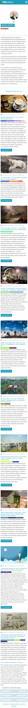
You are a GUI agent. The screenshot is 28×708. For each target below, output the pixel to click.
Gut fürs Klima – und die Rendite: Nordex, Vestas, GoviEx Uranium (14, 178)
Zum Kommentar (6, 150)
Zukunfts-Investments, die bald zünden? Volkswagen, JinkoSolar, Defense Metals (14, 289)
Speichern (14, 695)
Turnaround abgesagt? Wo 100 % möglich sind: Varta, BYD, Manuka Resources (14, 569)
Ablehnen (14, 700)
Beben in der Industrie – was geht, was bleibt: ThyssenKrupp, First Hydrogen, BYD (13, 344)
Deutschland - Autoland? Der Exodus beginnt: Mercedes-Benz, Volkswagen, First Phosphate (13, 400)
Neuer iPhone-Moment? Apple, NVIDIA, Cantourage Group (12, 118)
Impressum (6, 704)
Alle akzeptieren (14, 691)
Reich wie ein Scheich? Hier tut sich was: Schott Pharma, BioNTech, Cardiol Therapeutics (14, 458)
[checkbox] (1, 687)
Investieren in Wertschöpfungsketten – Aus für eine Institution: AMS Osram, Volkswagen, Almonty (13, 636)
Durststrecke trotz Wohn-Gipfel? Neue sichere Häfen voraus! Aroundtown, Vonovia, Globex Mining (13, 514)
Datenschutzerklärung (15, 704)
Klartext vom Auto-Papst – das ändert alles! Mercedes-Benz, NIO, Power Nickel (13, 228)
